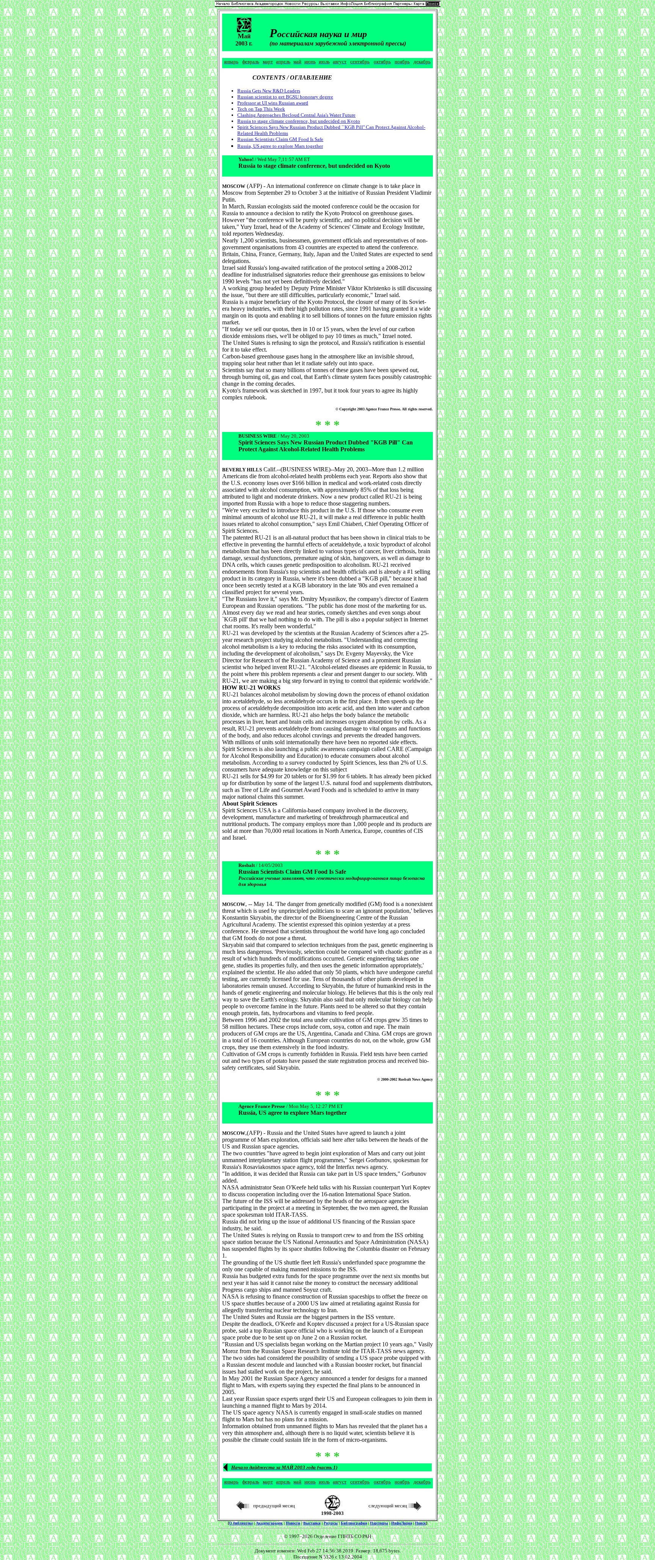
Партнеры (379, 1523)
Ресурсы (331, 1523)
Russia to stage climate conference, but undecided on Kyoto (298, 121)
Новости (293, 1523)
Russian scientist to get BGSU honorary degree (285, 97)
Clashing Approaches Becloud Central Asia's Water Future (296, 115)
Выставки (312, 1523)
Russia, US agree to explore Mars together (280, 146)
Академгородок (269, 1523)
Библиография (354, 1523)
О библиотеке (241, 1523)
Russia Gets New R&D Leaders (268, 91)
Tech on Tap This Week (261, 109)
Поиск (420, 1523)
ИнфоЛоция (401, 1523)
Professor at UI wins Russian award (272, 103)
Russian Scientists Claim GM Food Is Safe (280, 139)
